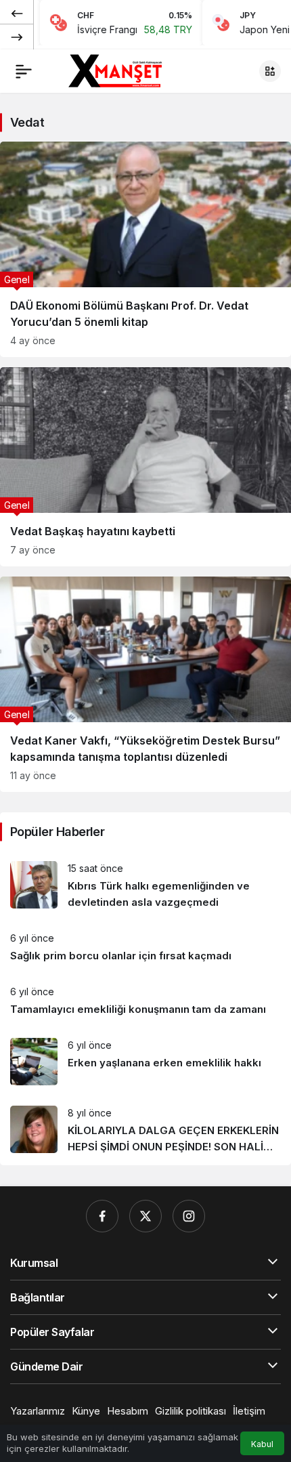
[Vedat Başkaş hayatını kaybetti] (145, 466)
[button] (270, 71)
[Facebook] (102, 1216)
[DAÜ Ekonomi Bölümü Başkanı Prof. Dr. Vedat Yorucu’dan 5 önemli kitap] (145, 249)
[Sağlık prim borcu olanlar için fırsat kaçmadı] (145, 947)
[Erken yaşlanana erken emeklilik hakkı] (145, 1061)
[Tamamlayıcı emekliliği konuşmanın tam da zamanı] (145, 1001)
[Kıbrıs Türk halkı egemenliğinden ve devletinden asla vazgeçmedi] (145, 886)
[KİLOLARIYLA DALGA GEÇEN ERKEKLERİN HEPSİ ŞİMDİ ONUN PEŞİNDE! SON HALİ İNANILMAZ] (145, 1130)
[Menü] (23, 71)
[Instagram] (189, 1216)
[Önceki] (17, 13)
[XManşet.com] (113, 70)
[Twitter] (145, 1216)
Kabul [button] (262, 1444)
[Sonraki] (17, 36)
